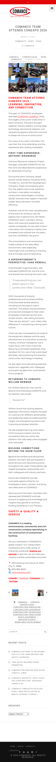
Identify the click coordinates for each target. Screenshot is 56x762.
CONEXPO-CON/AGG (28, 116)
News (31, 41)
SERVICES (14, 750)
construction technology (27, 612)
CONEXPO (35, 602)
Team (38, 41)
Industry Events (27, 619)
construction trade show (27, 615)
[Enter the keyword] (45, 631)
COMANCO (29, 46)
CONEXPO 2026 (27, 604)
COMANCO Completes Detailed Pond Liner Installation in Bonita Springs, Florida (27, 691)
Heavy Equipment (27, 617)
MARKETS (31, 746)
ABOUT (21, 746)
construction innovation (27, 607)
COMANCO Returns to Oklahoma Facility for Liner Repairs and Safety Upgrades (28, 654)
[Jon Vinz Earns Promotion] (46, 593)
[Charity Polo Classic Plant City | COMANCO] (9, 593)
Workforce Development (28, 622)
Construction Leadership (27, 610)
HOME (12, 746)
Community (20, 41)
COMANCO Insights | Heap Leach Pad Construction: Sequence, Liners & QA (28, 681)
